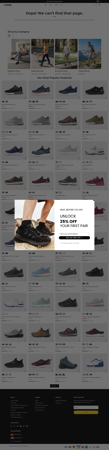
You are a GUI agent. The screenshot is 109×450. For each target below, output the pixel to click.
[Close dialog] (93, 200)
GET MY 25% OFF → (74, 237)
